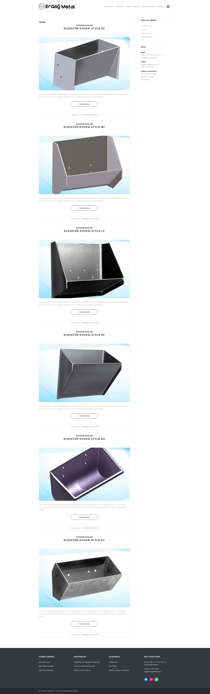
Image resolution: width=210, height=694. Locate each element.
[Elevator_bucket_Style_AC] (84, 578)
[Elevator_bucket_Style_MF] (84, 165)
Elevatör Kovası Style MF (84, 127)
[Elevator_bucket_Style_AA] (84, 474)
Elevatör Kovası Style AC (84, 540)
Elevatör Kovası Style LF (84, 231)
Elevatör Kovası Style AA (84, 438)
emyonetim (94, 115)
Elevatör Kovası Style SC (84, 28)
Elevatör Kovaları (84, 25)
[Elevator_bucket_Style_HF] (84, 373)
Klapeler (144, 30)
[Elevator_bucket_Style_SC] (84, 63)
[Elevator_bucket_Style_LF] (84, 269)
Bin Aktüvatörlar (146, 33)
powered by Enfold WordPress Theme (66, 691)
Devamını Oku (84, 104)
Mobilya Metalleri (146, 37)
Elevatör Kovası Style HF (84, 334)
